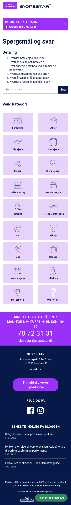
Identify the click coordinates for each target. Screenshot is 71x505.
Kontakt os (35, 369)
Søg (63, 89)
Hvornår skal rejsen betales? (26, 62)
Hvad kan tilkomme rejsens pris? (29, 73)
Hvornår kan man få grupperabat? (29, 77)
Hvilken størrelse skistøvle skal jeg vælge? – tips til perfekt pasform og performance (35, 450)
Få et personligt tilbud (51, 497)
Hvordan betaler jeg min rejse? (27, 58)
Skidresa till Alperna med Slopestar (35, 491)
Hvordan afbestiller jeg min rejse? (29, 81)
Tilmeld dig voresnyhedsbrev (35, 384)
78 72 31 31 (35, 333)
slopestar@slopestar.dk (35, 341)
